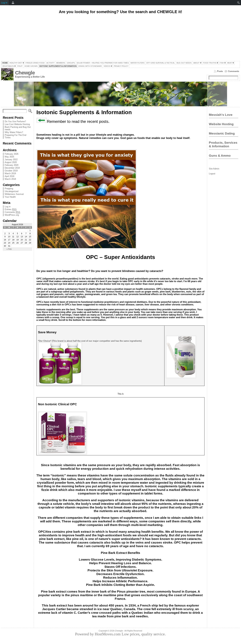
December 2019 (12, 168)
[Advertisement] (120, 38)
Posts (220, 71)
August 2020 (11, 162)
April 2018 (9, 176)
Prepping (9, 188)
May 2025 (9, 156)
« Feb (9, 249)
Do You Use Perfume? (15, 121)
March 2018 (10, 179)
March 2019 (10, 173)
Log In (4, 2)
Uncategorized (11, 191)
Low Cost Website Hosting (17, 124)
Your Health (10, 197)
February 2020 (11, 165)
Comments (233, 71)
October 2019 (11, 170)
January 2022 (11, 159)
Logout (212, 173)
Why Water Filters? (14, 132)
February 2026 (11, 154)
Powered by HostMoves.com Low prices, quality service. (120, 634)
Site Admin (214, 168)
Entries (11, 209)
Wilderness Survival (14, 194)
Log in (7, 206)
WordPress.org (12, 215)
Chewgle (25, 73)
